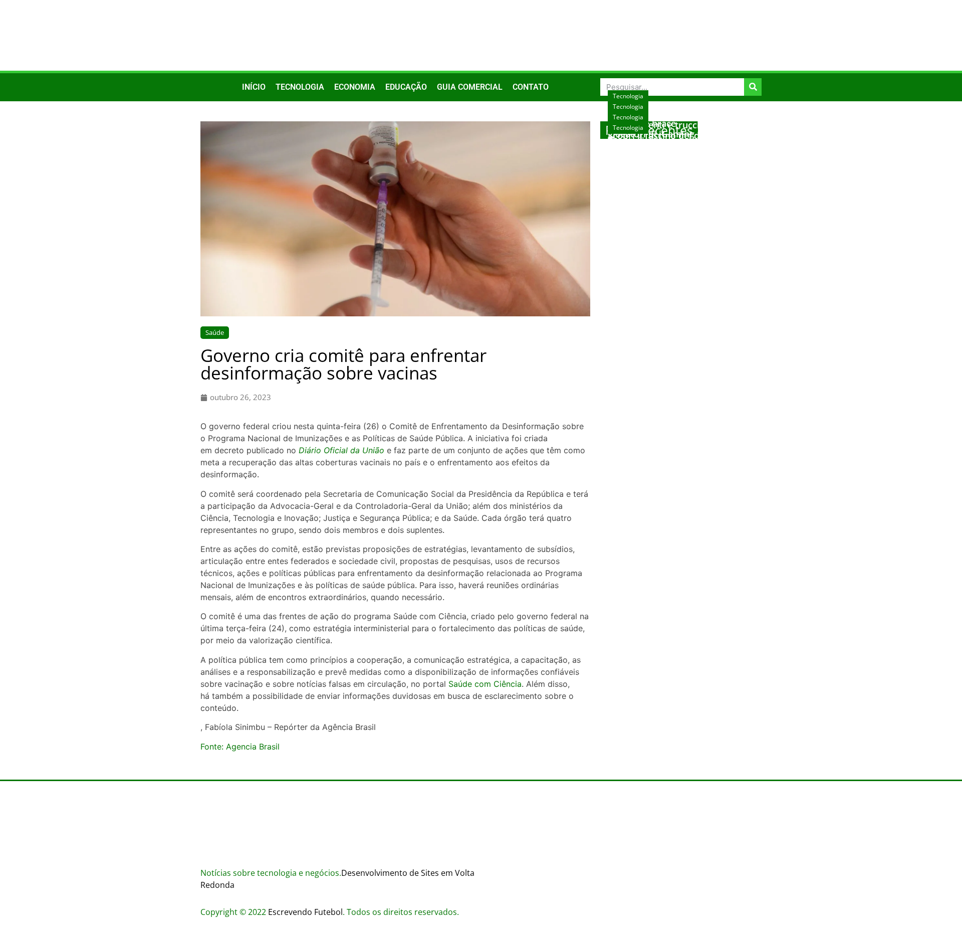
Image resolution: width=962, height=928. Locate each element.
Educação (406, 87)
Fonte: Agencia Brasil (240, 746)
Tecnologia (300, 87)
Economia (354, 87)
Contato (531, 87)
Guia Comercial (470, 87)
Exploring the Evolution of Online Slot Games (679, 150)
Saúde (214, 332)
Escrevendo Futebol (305, 911)
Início (254, 87)
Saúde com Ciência (485, 684)
